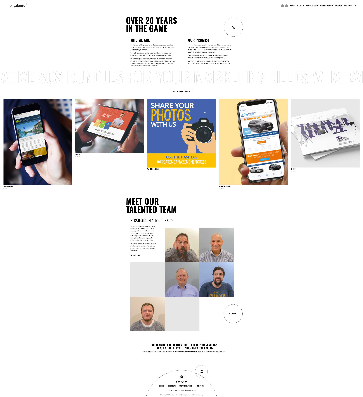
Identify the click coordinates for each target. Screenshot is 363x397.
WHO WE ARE (172, 386)
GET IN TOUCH (200, 386)
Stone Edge (312, 154)
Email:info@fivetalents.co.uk (187, 390)
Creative (24, 171)
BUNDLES (161, 386)
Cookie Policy (199, 395)
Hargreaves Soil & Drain (102, 186)
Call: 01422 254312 (172, 390)
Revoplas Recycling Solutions (176, 169)
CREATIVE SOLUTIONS (185, 386)
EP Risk (24, 169)
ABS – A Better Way (243, 169)
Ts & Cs (193, 395)
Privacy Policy (185, 395)
